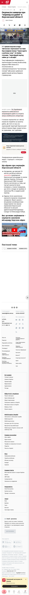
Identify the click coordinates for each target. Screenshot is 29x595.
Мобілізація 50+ (9, 419)
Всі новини (8, 375)
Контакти (18, 352)
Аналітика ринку (9, 489)
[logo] (7, 2)
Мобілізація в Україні (11, 414)
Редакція (4, 340)
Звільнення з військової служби (13, 416)
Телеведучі (4, 348)
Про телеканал (5, 345)
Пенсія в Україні (9, 448)
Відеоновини (8, 383)
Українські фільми (9, 458)
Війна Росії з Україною (12, 393)
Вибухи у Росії (8, 407)
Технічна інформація (21, 349)
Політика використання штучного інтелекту (7, 362)
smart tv (6, 546)
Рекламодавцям (6, 351)
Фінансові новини (9, 441)
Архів (17, 360)
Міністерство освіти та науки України (14, 472)
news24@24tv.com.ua (7, 313)
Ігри (17, 366)
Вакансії (18, 355)
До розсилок (10, 531)
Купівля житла (8, 491)
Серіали (7, 464)
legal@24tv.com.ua (20, 572)
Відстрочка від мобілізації (11, 425)
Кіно (6, 454)
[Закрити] (26, 579)
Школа (6, 474)
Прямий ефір (8, 381)
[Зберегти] (25, 25)
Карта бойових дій (9, 398)
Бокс (6, 501)
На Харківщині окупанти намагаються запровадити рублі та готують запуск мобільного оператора (13, 112)
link (16, 319)
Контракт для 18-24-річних (12, 423)
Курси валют (8, 439)
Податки (7, 446)
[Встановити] (14, 583)
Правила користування (5, 354)
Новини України (12, 7)
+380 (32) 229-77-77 (11, 571)
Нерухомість (8, 487)
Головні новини (9, 377)
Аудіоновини (8, 386)
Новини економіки (10, 435)
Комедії (7, 462)
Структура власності (21, 358)
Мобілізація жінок (9, 421)
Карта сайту (19, 363)
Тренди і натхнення (10, 493)
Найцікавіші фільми (10, 456)
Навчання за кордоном (11, 481)
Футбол (7, 503)
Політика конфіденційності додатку (20, 338)
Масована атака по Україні (12, 404)
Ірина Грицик (9, 20)
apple (17, 542)
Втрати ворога (8, 409)
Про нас (4, 337)
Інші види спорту (9, 510)
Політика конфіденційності (6, 358)
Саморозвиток (8, 479)
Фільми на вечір (9, 460)
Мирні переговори (9, 400)
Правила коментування (19, 347)
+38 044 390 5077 (20, 313)
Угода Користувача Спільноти (20, 343)
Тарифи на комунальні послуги (13, 444)
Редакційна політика (7, 343)
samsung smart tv (17, 546)
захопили (7, 175)
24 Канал (4, 7)
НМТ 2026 (7, 477)
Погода (6, 388)
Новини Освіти (9, 470)
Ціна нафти (8, 437)
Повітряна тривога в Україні (12, 402)
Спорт (6, 499)
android (6, 542)
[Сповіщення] (27, 2)
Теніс (6, 505)
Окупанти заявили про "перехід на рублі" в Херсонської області (22, 7)
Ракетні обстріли (9, 395)
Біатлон (7, 507)
